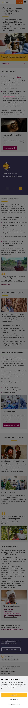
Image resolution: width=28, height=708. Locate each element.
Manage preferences (14, 704)
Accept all (14, 695)
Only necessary (14, 699)
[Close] (26, 679)
